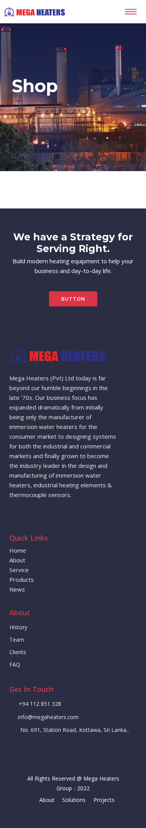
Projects (103, 799)
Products (21, 579)
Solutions (74, 799)
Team (16, 639)
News (17, 589)
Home (17, 550)
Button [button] (73, 298)
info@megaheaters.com (48, 717)
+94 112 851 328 (40, 703)
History (18, 627)
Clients (17, 652)
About (17, 560)
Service (19, 570)
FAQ (14, 664)
